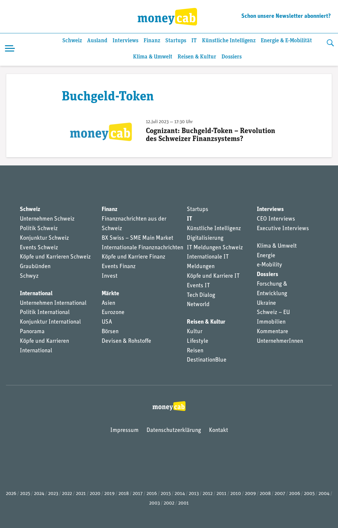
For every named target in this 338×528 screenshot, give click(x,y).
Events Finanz (119, 267)
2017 (138, 493)
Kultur (194, 332)
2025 (25, 493)
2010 (235, 493)
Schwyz (29, 276)
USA (107, 322)
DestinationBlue (206, 360)
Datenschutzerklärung (174, 431)
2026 (11, 493)
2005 (309, 493)
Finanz (152, 41)
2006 (294, 493)
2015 (166, 493)
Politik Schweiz (39, 229)
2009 (250, 493)
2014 (180, 493)
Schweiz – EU (273, 313)
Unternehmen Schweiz (47, 219)
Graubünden (35, 267)
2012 (208, 493)
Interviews (125, 41)
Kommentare (272, 332)
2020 (95, 493)
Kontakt (218, 431)
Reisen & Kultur (197, 57)
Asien (108, 303)
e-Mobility (269, 265)
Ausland (97, 41)
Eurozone (113, 313)
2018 (123, 493)
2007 (280, 493)
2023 (53, 493)
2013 (194, 493)
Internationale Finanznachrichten (142, 248)
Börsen (110, 332)
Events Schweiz (39, 248)
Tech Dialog (201, 296)
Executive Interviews (283, 229)
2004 (324, 493)
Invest (110, 276)
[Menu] (10, 49)
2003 (154, 503)
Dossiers (231, 57)
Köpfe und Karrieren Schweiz (55, 257)
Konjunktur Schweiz (44, 238)
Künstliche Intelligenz (228, 41)
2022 (67, 493)
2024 (39, 493)
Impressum (124, 431)
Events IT (198, 286)
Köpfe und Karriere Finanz (133, 257)
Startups (175, 41)
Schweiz (72, 41)
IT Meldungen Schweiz (215, 248)
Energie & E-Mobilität (286, 41)
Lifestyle (197, 341)
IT (194, 41)
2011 (221, 493)
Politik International (45, 313)
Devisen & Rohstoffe (126, 341)
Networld (198, 305)
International (36, 294)
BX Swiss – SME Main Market (137, 238)
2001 (183, 503)
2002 (169, 503)
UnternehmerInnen (280, 341)
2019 (109, 493)
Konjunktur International (50, 322)
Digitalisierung (205, 238)
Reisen (195, 351)
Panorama (32, 332)
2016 (152, 493)
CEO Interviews (276, 219)
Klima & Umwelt (152, 57)
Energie (266, 256)
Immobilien (271, 322)
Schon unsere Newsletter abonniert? (286, 16)
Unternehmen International (53, 303)
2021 (81, 493)
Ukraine (266, 303)
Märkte (110, 294)
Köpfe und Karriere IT (213, 276)
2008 (265, 493)
